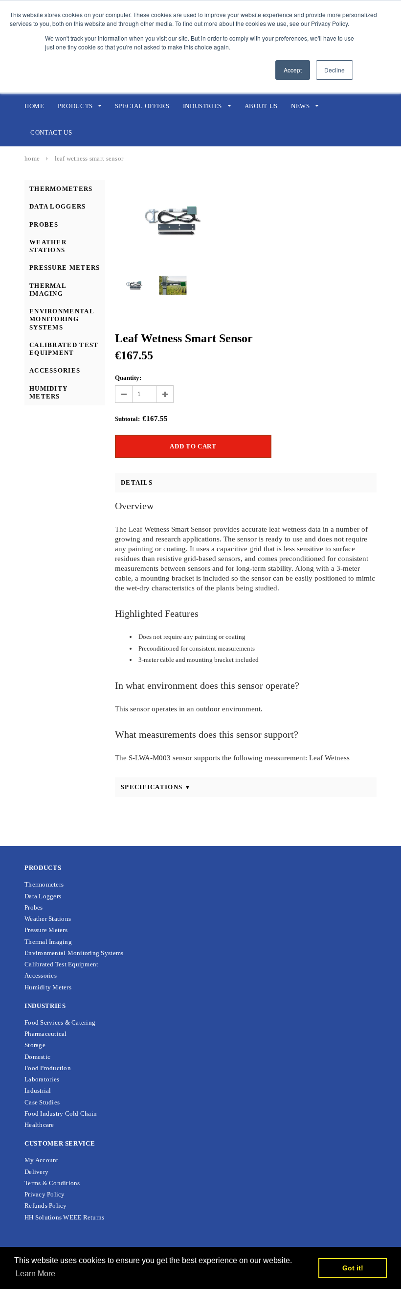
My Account (41, 1160)
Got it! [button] (352, 1268)
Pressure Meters (64, 267)
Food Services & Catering (59, 1022)
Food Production (47, 1068)
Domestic (37, 1056)
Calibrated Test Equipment (64, 348)
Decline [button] (334, 70)
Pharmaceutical (45, 1033)
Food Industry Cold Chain (60, 1113)
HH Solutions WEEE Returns (64, 1217)
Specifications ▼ (156, 787)
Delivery (36, 1171)
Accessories (54, 370)
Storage (34, 1045)
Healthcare (39, 1124)
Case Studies (42, 1102)
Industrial (37, 1090)
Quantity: (128, 377)
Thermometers (61, 188)
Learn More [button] (35, 1273)
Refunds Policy (45, 1205)
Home (32, 158)
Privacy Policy (44, 1194)
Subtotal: (127, 418)
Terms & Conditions (52, 1183)
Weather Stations (48, 246)
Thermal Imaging (47, 289)
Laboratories (41, 1079)
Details (137, 482)
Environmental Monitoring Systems (61, 319)
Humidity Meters (48, 392)
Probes (44, 224)
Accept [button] (293, 70)
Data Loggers (57, 206)
